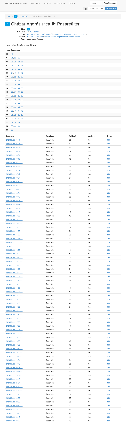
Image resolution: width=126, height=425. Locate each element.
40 (19, 122)
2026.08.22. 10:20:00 (14, 219)
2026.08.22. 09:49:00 (14, 212)
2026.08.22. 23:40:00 (14, 417)
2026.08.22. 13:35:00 (14, 269)
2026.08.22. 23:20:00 (14, 413)
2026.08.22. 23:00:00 (14, 409)
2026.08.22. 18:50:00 (14, 348)
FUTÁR (72, 3)
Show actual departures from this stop (21, 45)
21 (15, 57)
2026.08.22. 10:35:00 (14, 223)
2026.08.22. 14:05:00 (14, 276)
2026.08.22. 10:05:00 (14, 216)
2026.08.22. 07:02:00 (14, 170)
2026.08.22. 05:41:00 (14, 151)
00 (12, 126)
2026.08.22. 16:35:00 (14, 314)
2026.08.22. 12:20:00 (14, 250)
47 (22, 61)
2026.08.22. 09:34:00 (14, 208)
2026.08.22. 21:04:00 (14, 383)
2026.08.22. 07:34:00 (14, 178)
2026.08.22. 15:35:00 (14, 299)
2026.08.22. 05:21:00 (14, 147)
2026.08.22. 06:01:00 (14, 155)
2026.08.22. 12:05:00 (14, 246)
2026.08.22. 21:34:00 (14, 390)
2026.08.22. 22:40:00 (14, 405)
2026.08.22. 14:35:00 (14, 284)
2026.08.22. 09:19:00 (14, 204)
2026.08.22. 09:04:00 (14, 200)
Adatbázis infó (59, 3)
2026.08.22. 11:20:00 (14, 234)
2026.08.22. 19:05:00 (14, 352)
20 (15, 76)
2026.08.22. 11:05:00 (14, 231)
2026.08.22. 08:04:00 (14, 185)
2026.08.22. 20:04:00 (14, 367)
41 (12, 54)
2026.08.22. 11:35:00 (14, 238)
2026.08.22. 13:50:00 (14, 272)
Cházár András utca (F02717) (39, 34)
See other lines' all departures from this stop (69, 34)
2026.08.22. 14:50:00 (14, 288)
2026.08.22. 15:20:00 (14, 295)
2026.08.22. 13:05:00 (14, 261)
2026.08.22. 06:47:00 (14, 166)
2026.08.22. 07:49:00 (14, 181)
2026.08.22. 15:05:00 (14, 291)
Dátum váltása (111, 8)
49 (22, 65)
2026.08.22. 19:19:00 (14, 356)
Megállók (47, 3)
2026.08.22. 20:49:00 (14, 379)
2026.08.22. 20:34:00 (14, 375)
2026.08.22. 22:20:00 (14, 402)
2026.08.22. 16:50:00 (14, 318)
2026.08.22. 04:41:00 (14, 140)
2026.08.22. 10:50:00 (14, 227)
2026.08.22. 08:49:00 (14, 197)
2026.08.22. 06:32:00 (14, 162)
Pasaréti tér (21, 16)
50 (22, 76)
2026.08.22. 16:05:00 (14, 307)
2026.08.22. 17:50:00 (14, 333)
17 (15, 65)
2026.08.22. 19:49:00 (14, 364)
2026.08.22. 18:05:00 (14, 337)
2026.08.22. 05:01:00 (14, 143)
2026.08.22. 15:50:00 (14, 303)
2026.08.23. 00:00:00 (14, 420)
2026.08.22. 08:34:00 (14, 193)
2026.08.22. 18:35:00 (14, 345)
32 (19, 61)
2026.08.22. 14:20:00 (14, 280)
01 (12, 57)
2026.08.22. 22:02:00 (14, 398)
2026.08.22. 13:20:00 (14, 265)
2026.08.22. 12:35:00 (14, 253)
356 (108, 140)
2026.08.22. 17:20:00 (14, 326)
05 (12, 76)
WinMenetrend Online (16, 3)
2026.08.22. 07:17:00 (14, 174)
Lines (9, 16)
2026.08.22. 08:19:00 (14, 189)
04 (12, 69)
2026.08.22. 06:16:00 (14, 159)
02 (12, 65)
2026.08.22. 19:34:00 (14, 360)
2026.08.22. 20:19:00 (14, 371)
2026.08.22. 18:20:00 (14, 341)
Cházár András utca (35, 36)
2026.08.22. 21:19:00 (14, 386)
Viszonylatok (35, 3)
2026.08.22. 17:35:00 (14, 329)
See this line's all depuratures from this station (62, 36)
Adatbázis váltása (110, 3)
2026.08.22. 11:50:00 (14, 242)
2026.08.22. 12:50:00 (14, 257)
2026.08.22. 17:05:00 (14, 322)
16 (15, 61)
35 (19, 76)
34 (19, 65)
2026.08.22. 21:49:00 (14, 394)
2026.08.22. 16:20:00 (14, 310)
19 (15, 69)
